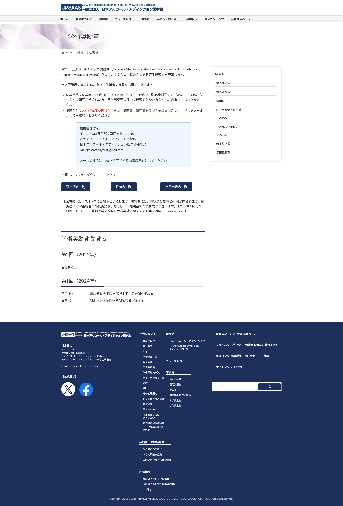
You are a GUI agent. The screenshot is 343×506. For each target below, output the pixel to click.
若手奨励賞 (223, 143)
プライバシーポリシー (230, 345)
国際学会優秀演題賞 (228, 109)
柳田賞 (220, 101)
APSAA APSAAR (229, 126)
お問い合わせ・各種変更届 (157, 459)
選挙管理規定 (150, 393)
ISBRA (223, 135)
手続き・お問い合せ (151, 442)
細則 (145, 388)
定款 (145, 382)
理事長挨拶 (149, 340)
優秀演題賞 (223, 92)
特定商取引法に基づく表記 (151, 416)
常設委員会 (149, 367)
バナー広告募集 (259, 355)
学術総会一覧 (150, 356)
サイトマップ (224, 367)
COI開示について (152, 489)
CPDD (223, 118)
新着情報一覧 (239, 355)
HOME (238, 367)
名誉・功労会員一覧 (153, 377)
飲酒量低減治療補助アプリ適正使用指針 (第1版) (153, 427)
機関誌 (170, 333)
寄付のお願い (150, 409)
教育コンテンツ (225, 333)
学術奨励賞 (223, 152)
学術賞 (220, 74)
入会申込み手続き (152, 449)
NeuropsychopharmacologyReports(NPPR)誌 (184, 347)
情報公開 (147, 404)
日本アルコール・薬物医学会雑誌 (187, 340)
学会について (147, 333)
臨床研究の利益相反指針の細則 (159, 484)
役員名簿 (147, 361)
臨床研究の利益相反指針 (156, 478)
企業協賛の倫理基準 (153, 398)
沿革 (145, 351)
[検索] (269, 386)
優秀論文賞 (223, 83)
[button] (75, 186)
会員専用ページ (246, 333)
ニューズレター (175, 361)
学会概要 (147, 346)
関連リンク (223, 355)
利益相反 (144, 471)
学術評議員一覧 (151, 372)
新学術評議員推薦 (152, 454)
